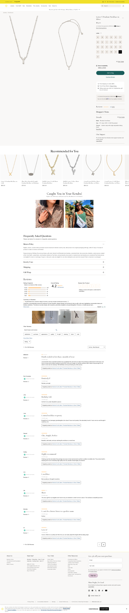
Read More (99, 129)
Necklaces (10, 12)
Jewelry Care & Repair (73, 562)
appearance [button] (44, 334)
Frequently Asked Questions (74, 561)
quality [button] (52, 334)
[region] (64, 609)
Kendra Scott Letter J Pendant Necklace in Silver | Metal (66, 405)
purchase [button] (36, 334)
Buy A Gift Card (30, 570)
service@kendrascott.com (33, 565)
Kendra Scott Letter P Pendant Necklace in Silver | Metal (66, 368)
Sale (50, 6)
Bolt (69, 566)
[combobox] (98, 347)
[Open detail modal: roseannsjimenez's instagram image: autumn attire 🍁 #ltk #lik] (50, 214)
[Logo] (6, 6)
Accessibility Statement (42, 601)
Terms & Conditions (52, 564)
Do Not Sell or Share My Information (80, 601)
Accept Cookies (104, 608)
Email (90, 560)
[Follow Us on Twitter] (96, 591)
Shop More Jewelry (72, 572)
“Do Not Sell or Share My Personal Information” (51, 610)
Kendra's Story (10, 559)
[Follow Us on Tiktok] (102, 591)
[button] (81, 286)
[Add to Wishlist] (122, 18)
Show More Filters (27, 338)
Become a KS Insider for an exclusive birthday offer (63, 9)
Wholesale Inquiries (52, 567)
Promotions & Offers (72, 559)
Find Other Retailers (31, 569)
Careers (9, 562)
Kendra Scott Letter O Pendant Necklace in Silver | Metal (66, 444)
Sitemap (53, 601)
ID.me (69, 569)
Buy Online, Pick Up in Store (54, 561)
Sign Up (93, 575)
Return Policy (113, 86)
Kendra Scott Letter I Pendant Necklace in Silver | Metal (66, 501)
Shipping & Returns (51, 562)
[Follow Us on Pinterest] (99, 591)
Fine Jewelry (36, 6)
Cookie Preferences (63, 601)
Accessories (44, 6)
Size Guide (121, 61)
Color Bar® (18, 6)
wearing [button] (66, 334)
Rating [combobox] (26, 341)
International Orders (52, 566)
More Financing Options (101, 28)
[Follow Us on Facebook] (92, 591)
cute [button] (78, 334)
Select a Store (102, 67)
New (24, 6)
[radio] (98, 37)
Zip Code (91, 566)
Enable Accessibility (120, 1)
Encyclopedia (71, 570)
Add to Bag (110, 73)
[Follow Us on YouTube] (106, 591)
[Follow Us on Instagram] (89, 591)
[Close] (126, 608)
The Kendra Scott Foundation (13, 561)
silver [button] (72, 334)
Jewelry (12, 6)
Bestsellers (29, 6)
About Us (54, 6)
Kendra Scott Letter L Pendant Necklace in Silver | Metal (66, 425)
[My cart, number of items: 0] (123, 6)
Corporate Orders (51, 569)
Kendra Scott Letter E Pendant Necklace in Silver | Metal (66, 538)
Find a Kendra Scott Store (33, 567)
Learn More (99, 141)
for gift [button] (59, 334)
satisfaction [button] (27, 334)
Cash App (70, 567)
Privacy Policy (93, 571)
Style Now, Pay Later (73, 564)
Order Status (50, 559)
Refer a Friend (10, 564)
